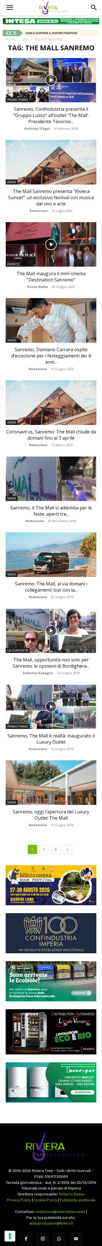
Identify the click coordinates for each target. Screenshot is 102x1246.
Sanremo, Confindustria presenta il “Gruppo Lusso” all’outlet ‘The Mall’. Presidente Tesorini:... (51, 115)
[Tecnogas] (51, 1082)
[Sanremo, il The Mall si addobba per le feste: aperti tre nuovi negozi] (51, 478)
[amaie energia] (51, 981)
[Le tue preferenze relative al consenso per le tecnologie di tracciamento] (10, 1236)
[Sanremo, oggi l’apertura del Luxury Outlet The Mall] (51, 782)
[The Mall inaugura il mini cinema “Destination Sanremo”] (51, 244)
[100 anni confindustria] (51, 933)
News (11, 182)
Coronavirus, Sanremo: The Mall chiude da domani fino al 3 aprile (51, 435)
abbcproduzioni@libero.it (51, 1223)
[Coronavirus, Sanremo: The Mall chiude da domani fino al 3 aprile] (51, 402)
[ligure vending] (51, 1031)
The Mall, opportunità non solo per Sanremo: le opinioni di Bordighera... (51, 663)
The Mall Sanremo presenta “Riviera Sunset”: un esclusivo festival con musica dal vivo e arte (51, 197)
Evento (13, 264)
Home (11, 39)
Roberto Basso (72, 1194)
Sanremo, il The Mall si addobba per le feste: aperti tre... (51, 511)
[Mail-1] (76, 1239)
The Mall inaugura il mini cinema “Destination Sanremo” (51, 276)
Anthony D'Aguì (37, 128)
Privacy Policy (19, 1200)
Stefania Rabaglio (37, 673)
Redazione (38, 211)
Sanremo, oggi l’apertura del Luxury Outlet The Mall (51, 815)
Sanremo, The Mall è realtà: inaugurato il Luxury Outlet (51, 739)
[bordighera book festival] (51, 885)
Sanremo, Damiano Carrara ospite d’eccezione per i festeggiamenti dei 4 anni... (51, 355)
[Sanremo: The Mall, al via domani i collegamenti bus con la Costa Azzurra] (51, 554)
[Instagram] (42, 1239)
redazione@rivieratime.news (60, 1212)
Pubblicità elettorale (77, 1200)
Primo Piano (17, 99)
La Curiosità (17, 650)
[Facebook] (26, 1239)
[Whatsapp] (59, 1239)
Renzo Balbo (37, 287)
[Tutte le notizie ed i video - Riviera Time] (51, 1146)
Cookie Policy (45, 1200)
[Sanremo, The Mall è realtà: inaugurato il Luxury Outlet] (51, 706)
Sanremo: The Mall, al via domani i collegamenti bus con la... (51, 587)
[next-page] (67, 849)
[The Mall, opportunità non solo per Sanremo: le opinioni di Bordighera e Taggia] (51, 630)
